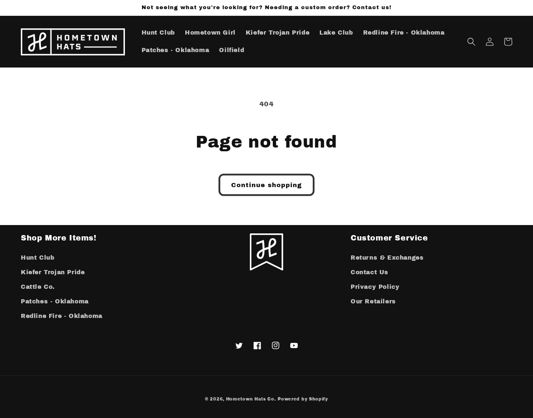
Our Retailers (373, 301)
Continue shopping (266, 185)
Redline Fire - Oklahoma (61, 316)
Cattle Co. (38, 287)
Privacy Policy (375, 287)
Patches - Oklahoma (55, 301)
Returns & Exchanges (387, 258)
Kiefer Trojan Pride (53, 272)
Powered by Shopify (303, 399)
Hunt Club (37, 258)
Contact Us (370, 272)
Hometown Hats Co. (251, 399)
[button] (471, 42)
